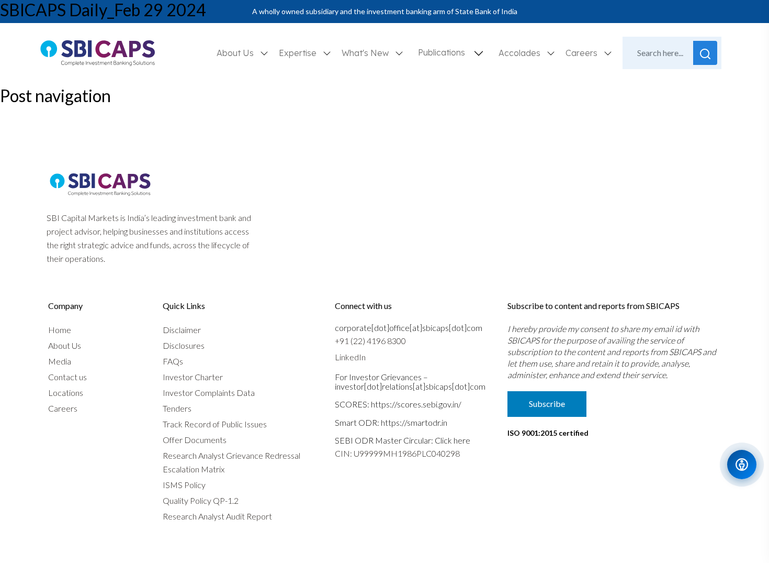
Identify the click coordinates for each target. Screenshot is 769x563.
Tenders (177, 408)
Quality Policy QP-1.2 (201, 500)
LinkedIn (350, 357)
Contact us (67, 377)
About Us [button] (236, 53)
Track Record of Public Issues (215, 424)
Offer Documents (195, 440)
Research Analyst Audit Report (217, 516)
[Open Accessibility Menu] (741, 464)
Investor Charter (193, 377)
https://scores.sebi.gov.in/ (416, 404)
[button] (478, 53)
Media (59, 361)
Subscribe (547, 404)
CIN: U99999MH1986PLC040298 (397, 453)
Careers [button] (583, 53)
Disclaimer (182, 330)
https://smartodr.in (414, 422)
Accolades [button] (520, 53)
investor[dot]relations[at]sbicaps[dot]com (410, 386)
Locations (65, 393)
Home (59, 330)
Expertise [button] (299, 53)
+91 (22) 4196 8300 (370, 341)
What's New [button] (366, 53)
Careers (62, 408)
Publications (441, 52)
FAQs (173, 361)
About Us (64, 345)
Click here (452, 440)
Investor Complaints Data (209, 393)
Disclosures (184, 345)
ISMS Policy (184, 485)
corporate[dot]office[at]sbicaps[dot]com (408, 328)
